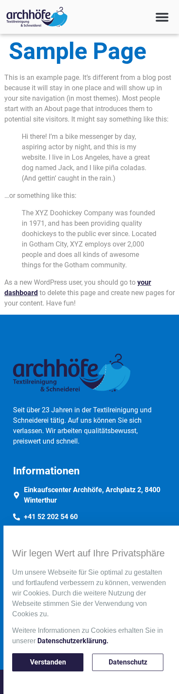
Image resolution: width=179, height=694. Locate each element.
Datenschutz (128, 662)
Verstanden (48, 662)
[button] (162, 17)
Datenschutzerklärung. (73, 641)
